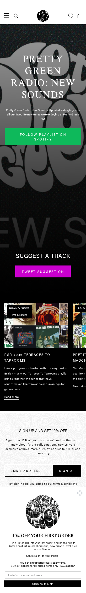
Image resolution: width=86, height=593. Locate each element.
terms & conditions (65, 483)
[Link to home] (43, 16)
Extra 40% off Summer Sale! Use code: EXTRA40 (43, 4)
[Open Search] (16, 16)
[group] (36, 352)
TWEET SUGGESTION (43, 271)
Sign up (67, 470)
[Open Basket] (79, 16)
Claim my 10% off (42, 584)
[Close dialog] (80, 493)
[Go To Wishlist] (70, 16)
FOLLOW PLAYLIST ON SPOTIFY (43, 136)
